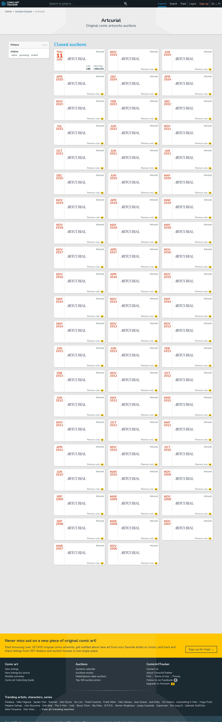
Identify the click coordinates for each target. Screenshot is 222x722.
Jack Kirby (154, 702)
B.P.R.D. (108, 705)
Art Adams (168, 702)
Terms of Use (162, 676)
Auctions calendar (85, 669)
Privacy (176, 676)
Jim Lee (78, 702)
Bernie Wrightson (125, 705)
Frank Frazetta (93, 702)
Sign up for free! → (201, 649)
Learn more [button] (45, 706)
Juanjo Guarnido (145, 705)
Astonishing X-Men (186, 702)
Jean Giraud (140, 702)
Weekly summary (14, 676)
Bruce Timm (83, 705)
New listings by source (17, 672)
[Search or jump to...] (125, 3)
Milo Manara (125, 702)
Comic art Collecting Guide (19, 680)
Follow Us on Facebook (159, 680)
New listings (12, 669)
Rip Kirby (97, 705)
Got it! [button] (33, 714)
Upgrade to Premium (158, 683)
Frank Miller (109, 702)
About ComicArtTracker (159, 672)
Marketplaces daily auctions (91, 676)
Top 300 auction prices (88, 680)
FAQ (148, 676)
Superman (162, 705)
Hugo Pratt (206, 702)
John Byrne (66, 702)
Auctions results (84, 672)
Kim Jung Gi (176, 705)
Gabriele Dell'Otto (195, 705)
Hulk (71, 705)
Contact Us (152, 669)
